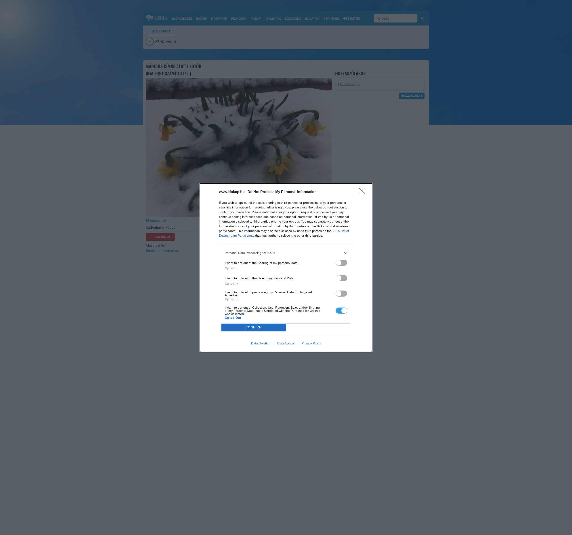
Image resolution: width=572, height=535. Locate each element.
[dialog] (286, 267)
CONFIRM (254, 327)
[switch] (341, 263)
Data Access (286, 343)
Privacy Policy (311, 343)
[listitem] (286, 253)
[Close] (363, 192)
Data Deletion (260, 343)
